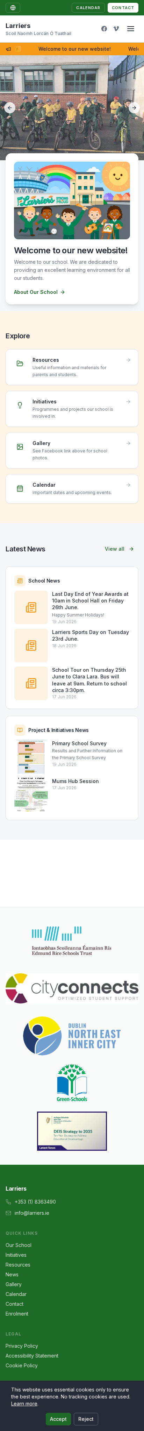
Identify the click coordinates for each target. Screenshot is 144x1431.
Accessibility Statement (32, 1356)
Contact (123, 7)
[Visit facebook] (104, 28)
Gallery (14, 1284)
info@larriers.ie (32, 1213)
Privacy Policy (22, 1346)
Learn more (24, 1404)
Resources (18, 1265)
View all (114, 549)
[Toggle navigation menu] (130, 28)
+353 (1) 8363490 (35, 1202)
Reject (86, 1419)
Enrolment (17, 1314)
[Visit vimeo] (116, 28)
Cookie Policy (22, 1365)
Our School (18, 1245)
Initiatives (16, 1255)
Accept (58, 1419)
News (12, 1274)
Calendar (88, 7)
